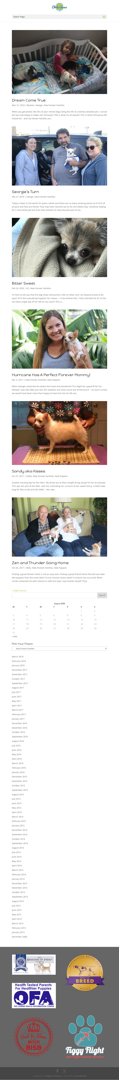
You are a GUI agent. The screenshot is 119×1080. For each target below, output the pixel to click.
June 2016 (16, 750)
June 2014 (16, 856)
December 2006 (19, 936)
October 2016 (18, 732)
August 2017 (18, 687)
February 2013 (19, 928)
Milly (28, 567)
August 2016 (18, 741)
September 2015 (20, 790)
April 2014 (17, 865)
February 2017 (19, 714)
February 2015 (19, 821)
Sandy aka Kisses (28, 471)
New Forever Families (54, 105)
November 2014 (19, 834)
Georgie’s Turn (25, 191)
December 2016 (19, 723)
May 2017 (16, 701)
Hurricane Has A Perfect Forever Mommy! (51, 375)
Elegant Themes (53, 1076)
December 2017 (19, 670)
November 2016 (19, 727)
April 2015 (17, 812)
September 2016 (20, 736)
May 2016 (16, 754)
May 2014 (16, 861)
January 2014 (18, 879)
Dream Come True (29, 100)
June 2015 (16, 803)
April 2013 (17, 919)
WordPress (80, 1076)
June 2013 (16, 910)
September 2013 (20, 896)
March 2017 (17, 709)
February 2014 (19, 874)
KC (27, 288)
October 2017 (18, 678)
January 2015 (18, 825)
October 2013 (18, 892)
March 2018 (17, 656)
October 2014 (18, 839)
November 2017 (19, 674)
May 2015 (16, 807)
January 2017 (18, 718)
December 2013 (19, 883)
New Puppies (53, 379)
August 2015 (18, 794)
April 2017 (17, 705)
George (39, 105)
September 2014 (20, 843)
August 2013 (18, 901)
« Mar (14, 636)
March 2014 (17, 870)
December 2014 (19, 830)
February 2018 (19, 661)
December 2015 (19, 776)
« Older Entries (19, 590)
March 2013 (17, 923)
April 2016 (17, 758)
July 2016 (16, 745)
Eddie (29, 476)
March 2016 (17, 763)
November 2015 (19, 781)
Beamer (30, 105)
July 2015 (16, 798)
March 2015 (17, 816)
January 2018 (18, 665)
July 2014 (16, 852)
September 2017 (20, 683)
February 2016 (19, 767)
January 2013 (18, 932)
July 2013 (16, 905)
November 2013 (19, 887)
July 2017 (16, 692)
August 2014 (18, 847)
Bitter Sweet (23, 283)
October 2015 (18, 785)
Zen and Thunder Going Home (40, 563)
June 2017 (16, 696)
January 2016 (18, 772)
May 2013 (16, 914)
